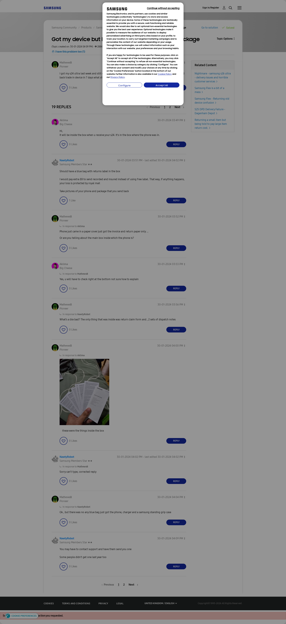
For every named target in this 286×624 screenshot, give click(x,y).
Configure (124, 86)
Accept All (162, 85)
